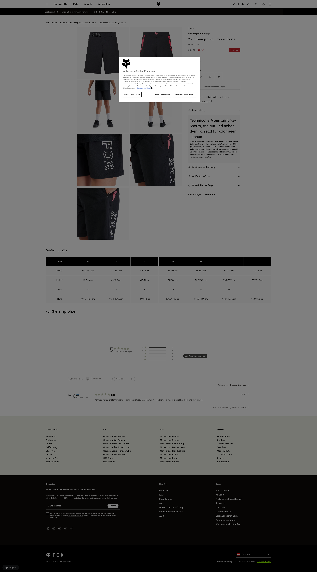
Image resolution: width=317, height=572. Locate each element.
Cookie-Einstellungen (132, 95)
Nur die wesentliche (162, 95)
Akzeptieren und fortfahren (184, 95)
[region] (159, 79)
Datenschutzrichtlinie (144, 88)
